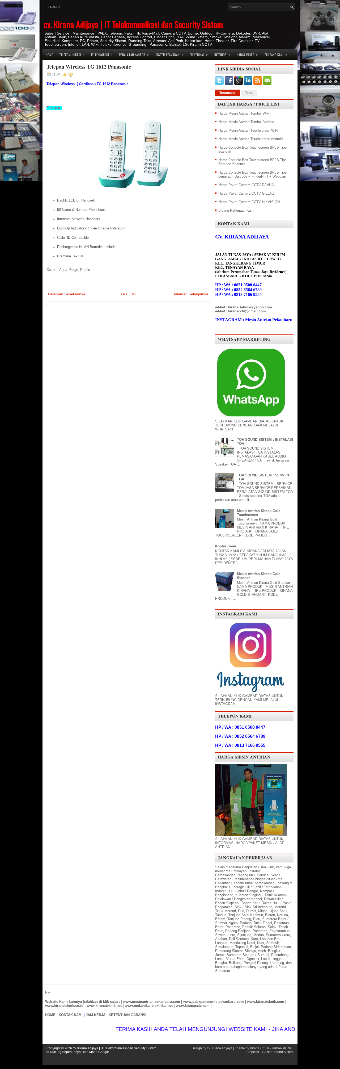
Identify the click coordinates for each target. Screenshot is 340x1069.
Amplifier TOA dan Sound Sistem (270, 1052)
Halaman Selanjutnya (190, 294)
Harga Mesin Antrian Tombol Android (246, 122)
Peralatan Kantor (134, 54)
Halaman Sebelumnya (66, 294)
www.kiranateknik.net (104, 1006)
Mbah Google (99, 1052)
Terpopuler (227, 93)
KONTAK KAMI (71, 1015)
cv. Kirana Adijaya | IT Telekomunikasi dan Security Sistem (133, 24)
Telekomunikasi (71, 54)
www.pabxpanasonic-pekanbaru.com (213, 1002)
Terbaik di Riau (283, 1048)
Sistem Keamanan (169, 54)
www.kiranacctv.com (193, 1006)
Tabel (249, 93)
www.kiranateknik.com (265, 1002)
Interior (222, 54)
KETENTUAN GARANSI (127, 1015)
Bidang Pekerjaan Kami (236, 210)
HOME (50, 1015)
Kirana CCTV (259, 1048)
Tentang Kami (275, 54)
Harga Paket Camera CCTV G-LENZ (246, 193)
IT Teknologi (101, 54)
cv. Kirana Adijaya (219, 1048)
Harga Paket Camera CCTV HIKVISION (249, 202)
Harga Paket (247, 54)
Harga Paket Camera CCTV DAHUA (246, 185)
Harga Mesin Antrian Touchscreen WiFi (248, 130)
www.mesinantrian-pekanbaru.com (151, 1002)
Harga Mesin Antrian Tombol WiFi (244, 113)
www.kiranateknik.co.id (64, 1006)
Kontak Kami (225, 546)
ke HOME (129, 294)
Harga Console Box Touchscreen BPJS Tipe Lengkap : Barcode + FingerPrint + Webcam (252, 174)
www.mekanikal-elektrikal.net (149, 1006)
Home (49, 54)
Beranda (53, 7)
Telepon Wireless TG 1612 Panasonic (88, 66)
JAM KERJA (95, 1015)
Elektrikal (199, 54)
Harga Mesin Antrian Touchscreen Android (250, 139)
